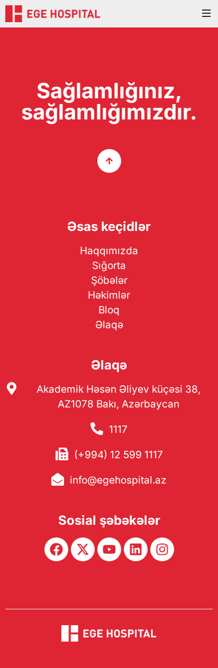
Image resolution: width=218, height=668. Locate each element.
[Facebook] (56, 549)
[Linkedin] (136, 549)
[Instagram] (162, 549)
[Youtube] (109, 549)
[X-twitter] (83, 549)
